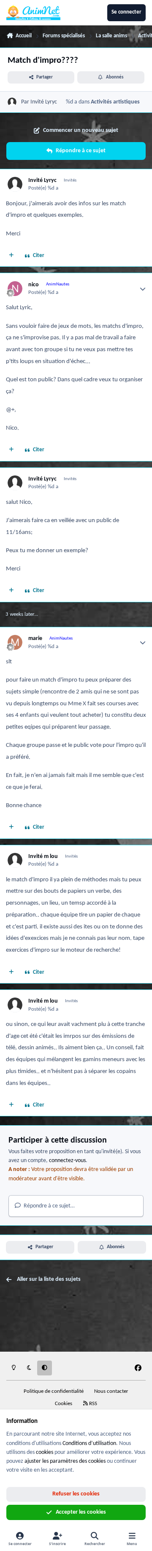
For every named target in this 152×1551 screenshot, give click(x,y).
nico (33, 285)
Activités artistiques (115, 102)
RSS (92, 1403)
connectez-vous (67, 1160)
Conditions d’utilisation (89, 1443)
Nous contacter (111, 1391)
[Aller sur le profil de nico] (15, 288)
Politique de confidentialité (54, 1391)
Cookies (63, 1403)
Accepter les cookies (81, 1512)
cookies (44, 1452)
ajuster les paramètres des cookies (65, 1461)
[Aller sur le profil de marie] (15, 642)
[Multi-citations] (11, 256)
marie (35, 638)
